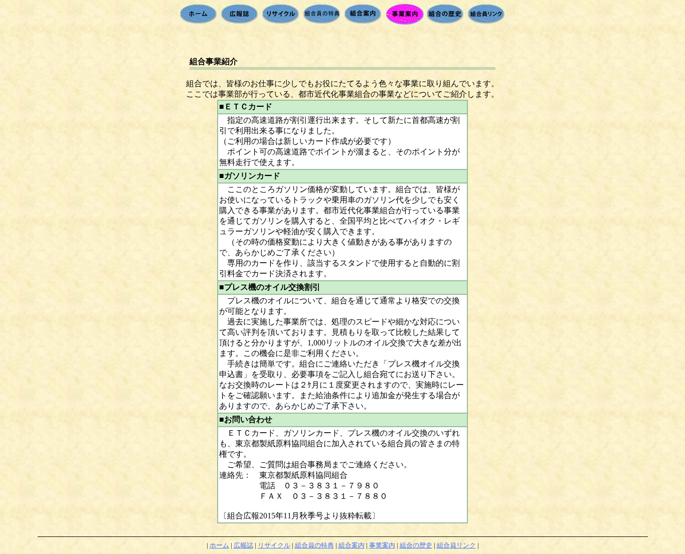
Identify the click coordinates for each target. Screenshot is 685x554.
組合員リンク (456, 545)
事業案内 (382, 545)
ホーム (219, 545)
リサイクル (274, 545)
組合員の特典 (314, 545)
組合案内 (351, 545)
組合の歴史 (416, 545)
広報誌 (243, 545)
